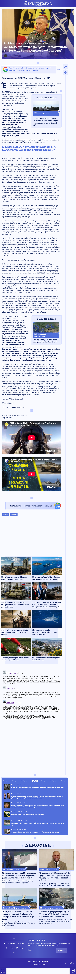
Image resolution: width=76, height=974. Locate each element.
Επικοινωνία (43, 961)
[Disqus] (31, 695)
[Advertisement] (31, 538)
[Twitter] (12, 948)
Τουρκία (14, 514)
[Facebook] (7, 948)
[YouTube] (17, 948)
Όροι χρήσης (32, 961)
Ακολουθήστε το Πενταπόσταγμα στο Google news (31, 506)
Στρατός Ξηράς (9, 43)
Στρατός (5, 514)
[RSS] (22, 948)
